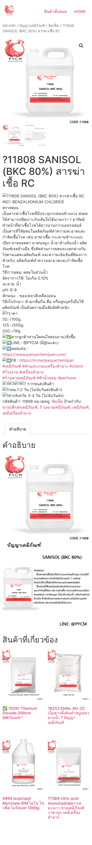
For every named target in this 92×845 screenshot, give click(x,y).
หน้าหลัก (9, 25)
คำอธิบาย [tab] (17, 429)
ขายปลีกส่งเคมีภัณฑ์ (20, 407)
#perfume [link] (67, 377)
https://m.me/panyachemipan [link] (46, 360)
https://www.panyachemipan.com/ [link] (34, 354)
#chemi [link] (76, 366)
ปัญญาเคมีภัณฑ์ (32, 25)
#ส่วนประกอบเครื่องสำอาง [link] (45, 366)
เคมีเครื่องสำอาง (16, 413)
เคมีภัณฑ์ (80, 407)
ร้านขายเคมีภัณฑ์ (55, 407)
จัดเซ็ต (53, 25)
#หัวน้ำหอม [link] (47, 377)
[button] (81, 45)
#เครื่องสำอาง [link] (31, 372)
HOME (80, 11)
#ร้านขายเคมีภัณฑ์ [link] (18, 377)
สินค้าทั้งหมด (55, 11)
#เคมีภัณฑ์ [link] (11, 366)
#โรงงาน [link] (10, 372)
